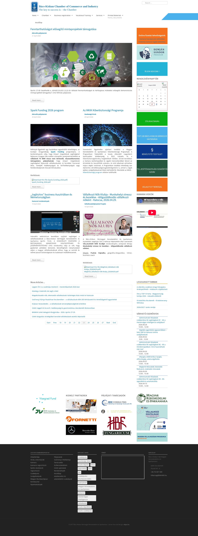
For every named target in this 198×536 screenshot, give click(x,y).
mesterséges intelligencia (83, 498)
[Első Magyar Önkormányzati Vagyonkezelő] (116, 412)
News (34, 15)
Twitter (156, 7)
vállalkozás (82, 503)
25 (93, 322)
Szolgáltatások (35, 476)
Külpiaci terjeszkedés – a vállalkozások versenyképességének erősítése (59, 304)
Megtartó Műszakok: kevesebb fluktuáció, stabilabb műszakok (149, 368)
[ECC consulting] (116, 403)
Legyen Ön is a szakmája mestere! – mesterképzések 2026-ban (56, 287)
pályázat (81, 493)
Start (48, 322)
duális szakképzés (85, 511)
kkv (79, 472)
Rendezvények (59, 471)
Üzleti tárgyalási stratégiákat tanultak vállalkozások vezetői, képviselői (58, 316)
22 (79, 322)
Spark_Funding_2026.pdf (41, 182)
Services (99, 15)
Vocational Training (83, 15)
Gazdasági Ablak (84, 461)
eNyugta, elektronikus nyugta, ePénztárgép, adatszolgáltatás (149, 358)
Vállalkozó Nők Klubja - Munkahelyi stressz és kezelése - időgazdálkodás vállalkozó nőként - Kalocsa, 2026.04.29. (107, 197)
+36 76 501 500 (156, 472)
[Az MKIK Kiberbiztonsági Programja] (107, 135)
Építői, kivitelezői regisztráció (36, 469)
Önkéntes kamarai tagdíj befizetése (152, 42)
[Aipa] (81, 407)
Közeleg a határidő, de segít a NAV (45, 291)
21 (74, 322)
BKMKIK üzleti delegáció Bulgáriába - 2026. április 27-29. (53, 312)
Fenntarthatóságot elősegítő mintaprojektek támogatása (63, 29)
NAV (90, 468)
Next (108, 322)
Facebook (152, 7)
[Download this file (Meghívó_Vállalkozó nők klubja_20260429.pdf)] (107, 268)
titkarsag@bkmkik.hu (159, 475)
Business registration (62, 15)
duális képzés (83, 465)
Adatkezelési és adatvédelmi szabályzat (63, 477)
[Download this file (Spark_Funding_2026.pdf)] (50, 179)
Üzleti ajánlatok (60, 468)
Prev (55, 322)
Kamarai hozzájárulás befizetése (152, 39)
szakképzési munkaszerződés (84, 477)
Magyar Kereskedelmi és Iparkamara (86, 487)
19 (65, 322)
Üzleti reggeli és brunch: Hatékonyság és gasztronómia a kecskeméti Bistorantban (63, 308)
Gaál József (82, 483)
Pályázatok (58, 457)
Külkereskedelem (60, 465)
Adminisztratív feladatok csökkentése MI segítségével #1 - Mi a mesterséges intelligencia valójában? (151, 320)
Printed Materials (115, 16)
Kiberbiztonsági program (92, 172)
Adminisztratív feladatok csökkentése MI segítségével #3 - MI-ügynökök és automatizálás (151, 379)
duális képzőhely (84, 507)
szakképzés (82, 457)
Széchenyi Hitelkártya (62, 460)
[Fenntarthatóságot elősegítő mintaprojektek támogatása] (81, 64)
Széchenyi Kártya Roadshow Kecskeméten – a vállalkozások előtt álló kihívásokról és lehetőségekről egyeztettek (74, 299)
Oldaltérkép (35, 457)
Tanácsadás (58, 462)
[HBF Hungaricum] (116, 426)
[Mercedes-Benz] (81, 430)
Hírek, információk (37, 460)
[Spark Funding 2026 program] (55, 135)
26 (98, 322)
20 (70, 322)
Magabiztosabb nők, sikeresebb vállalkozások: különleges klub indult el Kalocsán (63, 295)
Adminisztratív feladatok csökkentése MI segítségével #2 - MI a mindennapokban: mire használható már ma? (151, 345)
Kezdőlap (57, 473)
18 (60, 322)
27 (103, 322)
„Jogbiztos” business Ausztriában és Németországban (51, 196)
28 (156, 104)
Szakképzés (34, 473)
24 (88, 322)
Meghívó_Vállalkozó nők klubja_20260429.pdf (101, 271)
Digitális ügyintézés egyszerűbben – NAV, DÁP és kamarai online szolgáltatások (152, 332)
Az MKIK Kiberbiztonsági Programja (103, 110)
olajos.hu (126, 524)
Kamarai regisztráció (38, 465)
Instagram (161, 7)
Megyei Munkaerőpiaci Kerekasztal (39, 480)
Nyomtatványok (36, 484)
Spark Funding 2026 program (47, 110)
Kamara (33, 462)
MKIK (93, 465)
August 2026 (152, 85)
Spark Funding (57, 152)
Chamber (45, 15)
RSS (165, 7)
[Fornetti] (81, 420)
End (114, 322)
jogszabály (82, 468)
